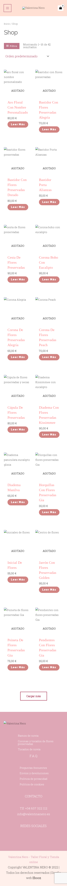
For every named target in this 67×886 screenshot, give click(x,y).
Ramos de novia (28, 735)
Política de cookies (32, 784)
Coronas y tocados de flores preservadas (35, 743)
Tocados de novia (29, 749)
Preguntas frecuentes (33, 768)
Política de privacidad (33, 779)
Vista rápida (17, 93)
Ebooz (37, 878)
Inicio (7, 23)
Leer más (18, 124)
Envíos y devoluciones (34, 773)
